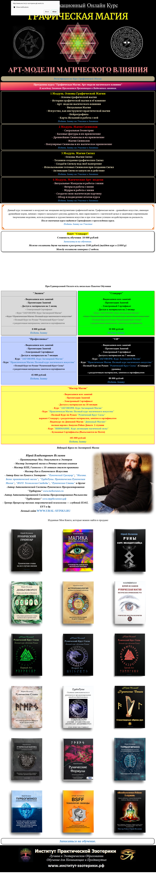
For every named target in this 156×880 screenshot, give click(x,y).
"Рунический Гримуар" (61, 475)
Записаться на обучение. (78, 241)
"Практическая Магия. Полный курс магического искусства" (42, 362)
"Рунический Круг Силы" (123, 365)
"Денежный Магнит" (95, 421)
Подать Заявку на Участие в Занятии (78, 121)
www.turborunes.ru (53, 490)
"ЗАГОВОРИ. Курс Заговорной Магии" (42, 359)
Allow (54, 12)
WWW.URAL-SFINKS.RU (53, 510)
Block (47, 12)
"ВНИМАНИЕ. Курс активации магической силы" (81, 428)
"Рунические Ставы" (63, 483)
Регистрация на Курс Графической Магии (78, 78)
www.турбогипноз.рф (54, 498)
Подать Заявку (38, 332)
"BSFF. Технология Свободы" (33, 483)
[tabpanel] (77, 79)
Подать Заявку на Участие (78, 224)
